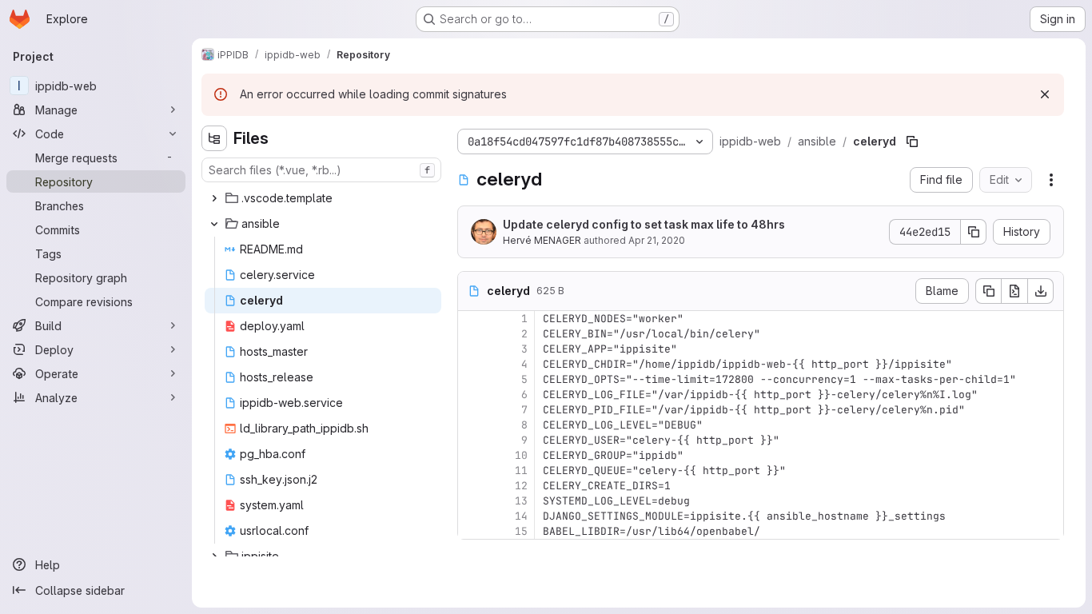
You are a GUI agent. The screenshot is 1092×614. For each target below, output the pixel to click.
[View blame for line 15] (471, 531)
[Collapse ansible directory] (214, 223)
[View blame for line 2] (471, 333)
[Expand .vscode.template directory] (214, 198)
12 (521, 485)
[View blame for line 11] (471, 470)
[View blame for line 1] (471, 318)
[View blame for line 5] (471, 379)
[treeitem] (323, 198)
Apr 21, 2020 (656, 240)
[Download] (1041, 291)
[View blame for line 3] (471, 349)
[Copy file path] (912, 141)
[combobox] (321, 169)
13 (521, 501)
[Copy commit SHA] (973, 232)
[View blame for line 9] (471, 440)
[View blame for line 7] (471, 409)
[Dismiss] (1044, 94)
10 (521, 455)
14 (521, 516)
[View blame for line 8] (471, 425)
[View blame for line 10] (471, 455)
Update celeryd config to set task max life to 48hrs (644, 224)
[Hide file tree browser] (214, 138)
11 (521, 470)
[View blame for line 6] (471, 394)
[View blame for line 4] (471, 364)
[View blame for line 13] (471, 500)
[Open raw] (1014, 291)
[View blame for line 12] (471, 485)
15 (521, 531)
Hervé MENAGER (542, 240)
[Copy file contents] (988, 291)
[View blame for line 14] (471, 516)
